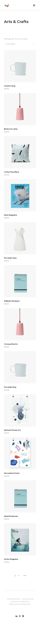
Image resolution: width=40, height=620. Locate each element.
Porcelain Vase (10, 258)
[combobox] (20, 44)
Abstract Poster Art (12, 430)
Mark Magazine (10, 215)
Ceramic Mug (9, 86)
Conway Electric (11, 344)
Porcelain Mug (10, 387)
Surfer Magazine (11, 559)
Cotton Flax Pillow (11, 172)
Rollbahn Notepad (11, 301)
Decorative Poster (12, 473)
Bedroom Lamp (10, 129)
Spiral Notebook (11, 516)
